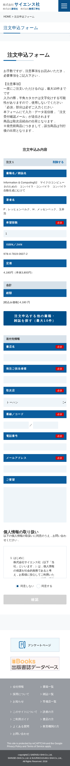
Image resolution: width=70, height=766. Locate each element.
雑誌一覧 (48, 694)
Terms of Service (36, 746)
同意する (46, 586)
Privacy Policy (14, 746)
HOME (7, 16)
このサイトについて (25, 711)
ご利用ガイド (21, 719)
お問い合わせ (21, 733)
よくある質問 (21, 726)
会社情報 (18, 686)
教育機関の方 (51, 726)
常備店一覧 (49, 701)
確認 (35, 599)
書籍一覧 (48, 686)
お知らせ (18, 701)
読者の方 (48, 711)
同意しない (27, 586)
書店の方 (48, 719)
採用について (21, 694)
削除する (58, 162)
